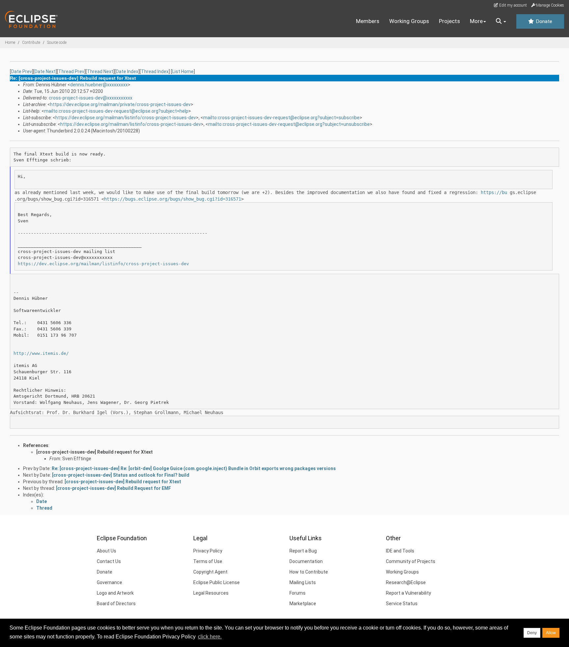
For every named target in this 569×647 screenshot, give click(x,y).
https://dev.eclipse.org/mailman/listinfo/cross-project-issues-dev (125, 117)
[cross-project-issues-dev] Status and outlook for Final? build (120, 475)
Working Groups (409, 21)
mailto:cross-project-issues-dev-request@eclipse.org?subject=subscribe (281, 117)
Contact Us (109, 561)
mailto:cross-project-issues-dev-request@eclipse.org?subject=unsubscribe (289, 124)
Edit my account (512, 5)
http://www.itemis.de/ (41, 353)
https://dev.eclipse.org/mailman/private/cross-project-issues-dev (120, 104)
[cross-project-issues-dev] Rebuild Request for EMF (113, 488)
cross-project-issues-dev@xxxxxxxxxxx (90, 97)
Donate (543, 21)
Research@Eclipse (406, 582)
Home (10, 42)
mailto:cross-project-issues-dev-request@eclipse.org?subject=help (116, 111)
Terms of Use (207, 561)
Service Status (402, 603)
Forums (297, 593)
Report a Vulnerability (408, 593)
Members (367, 21)
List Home (183, 71)
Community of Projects (410, 561)
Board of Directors (116, 603)
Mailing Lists (302, 582)
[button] (501, 21)
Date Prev (21, 71)
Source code (57, 42)
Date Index (127, 71)
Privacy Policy (207, 550)
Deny (532, 633)
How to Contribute (308, 572)
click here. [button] (210, 636)
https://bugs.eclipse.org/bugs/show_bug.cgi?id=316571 (172, 199)
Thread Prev (71, 71)
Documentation (306, 561)
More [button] (476, 21)
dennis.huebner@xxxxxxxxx (99, 84)
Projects (449, 21)
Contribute (31, 42)
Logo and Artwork (115, 593)
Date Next (45, 71)
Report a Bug (303, 550)
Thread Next (100, 71)
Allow (551, 633)
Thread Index (155, 71)
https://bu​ (494, 192)
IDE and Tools (400, 550)
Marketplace (302, 603)
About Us (106, 550)
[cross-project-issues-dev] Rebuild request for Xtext (94, 452)
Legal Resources (211, 593)
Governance (109, 582)
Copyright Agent (210, 572)
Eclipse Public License (216, 582)
